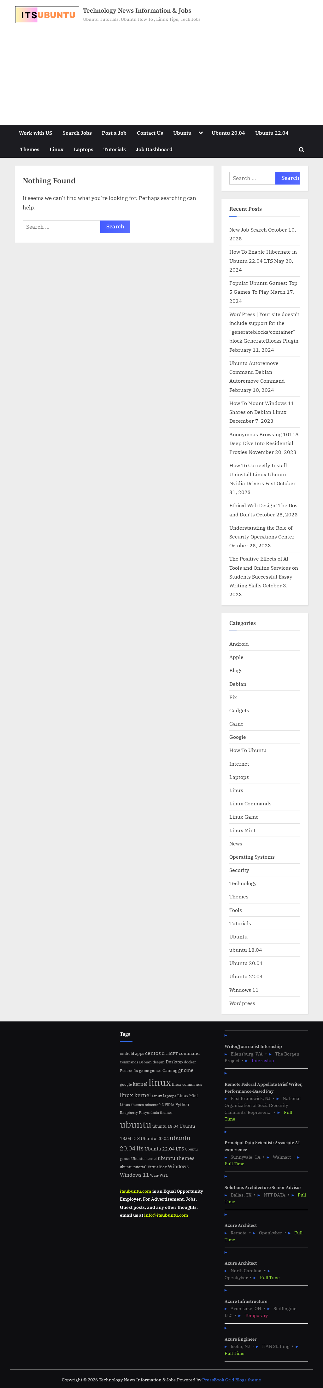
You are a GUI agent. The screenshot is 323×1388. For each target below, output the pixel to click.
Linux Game (244, 816)
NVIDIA (168, 1105)
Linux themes (132, 1104)
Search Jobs (77, 132)
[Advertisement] (161, 70)
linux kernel (135, 1095)
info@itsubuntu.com (166, 1215)
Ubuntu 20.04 (228, 132)
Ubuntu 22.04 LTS (164, 1149)
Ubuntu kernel (144, 1158)
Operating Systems (252, 856)
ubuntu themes (176, 1158)
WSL (164, 1175)
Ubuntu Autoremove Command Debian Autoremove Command (257, 372)
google (126, 1084)
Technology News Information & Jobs (137, 11)
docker (190, 1062)
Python (182, 1104)
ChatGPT (170, 1053)
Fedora (126, 1070)
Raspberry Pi (131, 1112)
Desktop (174, 1062)
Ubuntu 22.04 (272, 132)
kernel (140, 1084)
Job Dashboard (154, 149)
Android (239, 643)
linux (160, 1082)
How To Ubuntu (248, 750)
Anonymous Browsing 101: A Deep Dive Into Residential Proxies (264, 443)
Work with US (35, 132)
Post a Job (114, 132)
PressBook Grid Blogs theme (231, 1380)
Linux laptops (164, 1095)
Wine (154, 1175)
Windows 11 (244, 989)
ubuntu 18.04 (245, 949)
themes (166, 1112)
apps (139, 1053)
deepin (159, 1062)
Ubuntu (182, 132)
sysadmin (151, 1112)
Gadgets (239, 710)
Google (237, 736)
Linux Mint (242, 830)
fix (135, 1070)
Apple (236, 657)
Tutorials (114, 149)
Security (239, 870)
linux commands (187, 1084)
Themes (29, 149)
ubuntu (135, 1124)
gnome (185, 1070)
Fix (233, 697)
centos (153, 1053)
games (156, 1070)
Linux (56, 149)
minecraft (153, 1105)
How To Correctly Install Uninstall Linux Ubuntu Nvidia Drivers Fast (258, 474)
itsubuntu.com (135, 1191)
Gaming (169, 1070)
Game (236, 723)
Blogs (236, 670)
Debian (237, 683)
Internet (239, 763)
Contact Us (150, 132)
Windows (178, 1166)
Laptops (83, 149)
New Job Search (248, 229)
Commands (129, 1062)
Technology (243, 883)
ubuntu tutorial (133, 1166)
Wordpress (242, 1003)
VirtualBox (157, 1166)
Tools (235, 910)
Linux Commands (250, 803)
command (189, 1053)
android (127, 1053)
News (235, 843)
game (144, 1070)
